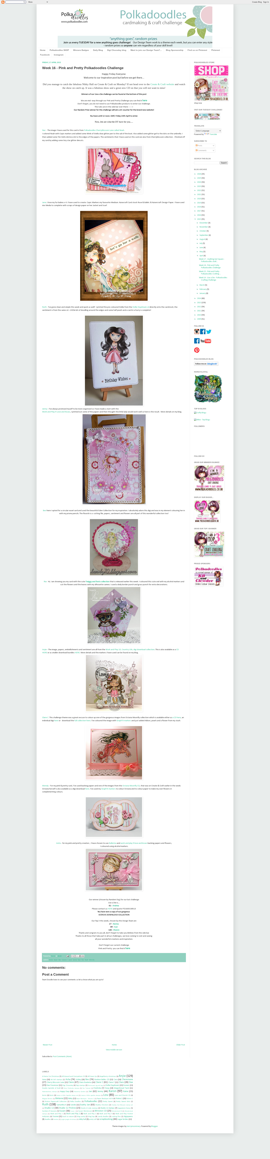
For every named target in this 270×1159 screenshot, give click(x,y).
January (203, 293)
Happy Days (65, 1091)
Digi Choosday (67, 1085)
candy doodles (103, 1116)
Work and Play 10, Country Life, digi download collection (130, 649)
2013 (199, 303)
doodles (48, 1119)
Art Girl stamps (56, 1080)
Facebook (45, 55)
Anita (58, 843)
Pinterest (215, 50)
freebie (55, 1119)
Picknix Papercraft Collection (56, 1101)
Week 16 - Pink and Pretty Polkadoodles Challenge (210, 266)
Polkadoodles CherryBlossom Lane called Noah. (104, 130)
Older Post (180, 1045)
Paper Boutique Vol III (105, 1098)
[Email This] (72, 956)
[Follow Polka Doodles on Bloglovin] (206, 365)
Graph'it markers (108, 789)
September (204, 235)
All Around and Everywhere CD (73, 1076)
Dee (131, 1082)
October (203, 231)
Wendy (45, 786)
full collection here (82, 720)
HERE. (77, 653)
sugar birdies (123, 1119)
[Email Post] (67, 956)
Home (42, 50)
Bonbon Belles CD (101, 1080)
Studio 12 (49, 1108)
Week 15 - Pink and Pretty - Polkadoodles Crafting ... (210, 272)
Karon (113, 1091)
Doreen (126, 1085)
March (202, 285)
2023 (199, 186)
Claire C (45, 717)
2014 (199, 298)
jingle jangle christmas (68, 1119)
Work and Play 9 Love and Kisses (56, 412)
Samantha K (61, 1105)
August (203, 239)
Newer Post (47, 1045)
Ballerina (112, 843)
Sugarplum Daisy (124, 1108)
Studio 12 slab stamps (89, 1108)
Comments (202, 151)
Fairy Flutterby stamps (71, 1088)
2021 (199, 194)
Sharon (116, 930)
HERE (110, 909)
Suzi (116, 927)
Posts (199, 146)
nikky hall (82, 1119)
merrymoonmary (133, 1126)
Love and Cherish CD (122, 1095)
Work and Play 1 (56, 1114)
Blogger (154, 1126)
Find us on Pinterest (197, 50)
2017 (199, 211)
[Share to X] (77, 956)
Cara (115, 1080)
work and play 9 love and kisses (134, 843)
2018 (199, 207)
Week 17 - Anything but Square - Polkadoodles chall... (211, 260)
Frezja (107, 1088)
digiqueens (128, 1116)
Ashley (78, 1080)
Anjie (44, 649)
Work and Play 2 (73, 1114)
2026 (199, 174)
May (201, 252)
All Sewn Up (92, 1076)
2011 (199, 311)
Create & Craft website (162, 84)
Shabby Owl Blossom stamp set (122, 1105)
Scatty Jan (85, 1105)
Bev (44, 510)
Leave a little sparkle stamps (90, 1095)
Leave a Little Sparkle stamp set (67, 1095)
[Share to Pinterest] (83, 956)
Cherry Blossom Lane (55, 1082)
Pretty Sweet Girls (123, 1101)
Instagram (58, 55)
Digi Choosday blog (116, 50)
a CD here (176, 717)
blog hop (91, 1116)
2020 (199, 199)
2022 (199, 190)
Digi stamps (80, 1085)
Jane (44, 202)
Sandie (73, 1105)
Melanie (59, 1098)
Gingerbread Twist (121, 1088)
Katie (125, 1091)
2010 (199, 315)
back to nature (68, 1116)
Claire (71, 1082)
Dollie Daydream (112, 1085)
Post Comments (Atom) (62, 1057)
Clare (121, 1082)
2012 (199, 307)
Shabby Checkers (102, 1105)
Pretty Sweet (108, 1101)
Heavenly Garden (80, 1091)
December (204, 223)
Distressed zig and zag (95, 1085)
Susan (62, 1111)
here (56, 720)
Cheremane (127, 1079)
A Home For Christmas (50, 1076)
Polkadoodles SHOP (59, 50)
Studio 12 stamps (107, 1108)
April (202, 256)
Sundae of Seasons (49, 1111)
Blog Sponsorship (174, 50)
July (201, 243)
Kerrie (44, 1095)
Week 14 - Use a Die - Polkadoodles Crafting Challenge (213, 279)
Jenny (44, 409)
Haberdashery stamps (49, 1091)
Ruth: (44, 307)
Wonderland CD (117, 1111)
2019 (199, 203)
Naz (43, 130)
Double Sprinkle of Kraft (51, 1088)
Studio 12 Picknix (67, 1108)
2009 (199, 319)
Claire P (111, 1082)
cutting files (116, 1116)
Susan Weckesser (85, 1111)
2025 (199, 178)
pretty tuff (93, 1119)
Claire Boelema (85, 1082)
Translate (213, 134)
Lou (105, 1095)
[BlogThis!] (75, 956)
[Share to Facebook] (80, 956)
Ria (45, 581)
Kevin (52, 1095)
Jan (90, 1091)
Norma (115, 924)
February (203, 289)
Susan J (72, 1111)
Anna (44, 1080)
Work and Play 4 (105, 1114)
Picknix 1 (119, 1098)
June (201, 248)
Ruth (86, 960)
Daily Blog (98, 50)
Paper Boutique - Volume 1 (85, 1098)
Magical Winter (47, 1098)
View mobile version (114, 1050)
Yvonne (55, 1116)
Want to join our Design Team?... (146, 50)
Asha (68, 1079)
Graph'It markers (124, 720)
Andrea (116, 906)
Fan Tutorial (86, 1088)
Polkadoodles (90, 1101)
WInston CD (101, 1111)
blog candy (81, 1116)
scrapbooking (106, 1119)
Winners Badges (81, 50)
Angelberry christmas (108, 1076)
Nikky (70, 1098)
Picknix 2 (129, 1098)
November (204, 227)
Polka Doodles (75, 1101)
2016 (199, 215)
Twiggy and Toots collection (98, 581)
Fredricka (97, 1088)
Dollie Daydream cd (140, 307)
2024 (199, 182)
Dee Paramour (52, 1085)
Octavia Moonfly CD (131, 786)
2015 (199, 219)
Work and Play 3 (89, 1114)
